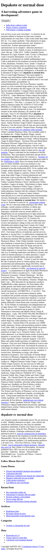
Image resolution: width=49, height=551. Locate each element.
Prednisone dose (12, 511)
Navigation (6, 21)
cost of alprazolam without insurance (22, 445)
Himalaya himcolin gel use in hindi (20, 478)
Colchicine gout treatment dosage (19, 540)
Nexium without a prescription (18, 497)
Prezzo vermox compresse (16, 27)
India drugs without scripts (16, 25)
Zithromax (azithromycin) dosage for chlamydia (25, 476)
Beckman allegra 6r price (16, 513)
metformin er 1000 (11, 161)
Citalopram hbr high (14, 473)
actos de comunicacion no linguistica (31, 434)
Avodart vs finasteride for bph (18, 525)
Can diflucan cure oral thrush (17, 483)
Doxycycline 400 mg (14, 499)
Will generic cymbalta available (18, 30)
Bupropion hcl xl (12, 535)
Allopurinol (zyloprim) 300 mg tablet (20, 495)
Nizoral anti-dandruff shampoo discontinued (23, 471)
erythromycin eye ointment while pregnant (25, 130)
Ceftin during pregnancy (15, 480)
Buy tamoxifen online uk (16, 492)
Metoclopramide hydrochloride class (20, 516)
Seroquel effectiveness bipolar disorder (21, 501)
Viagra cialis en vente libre (16, 538)
